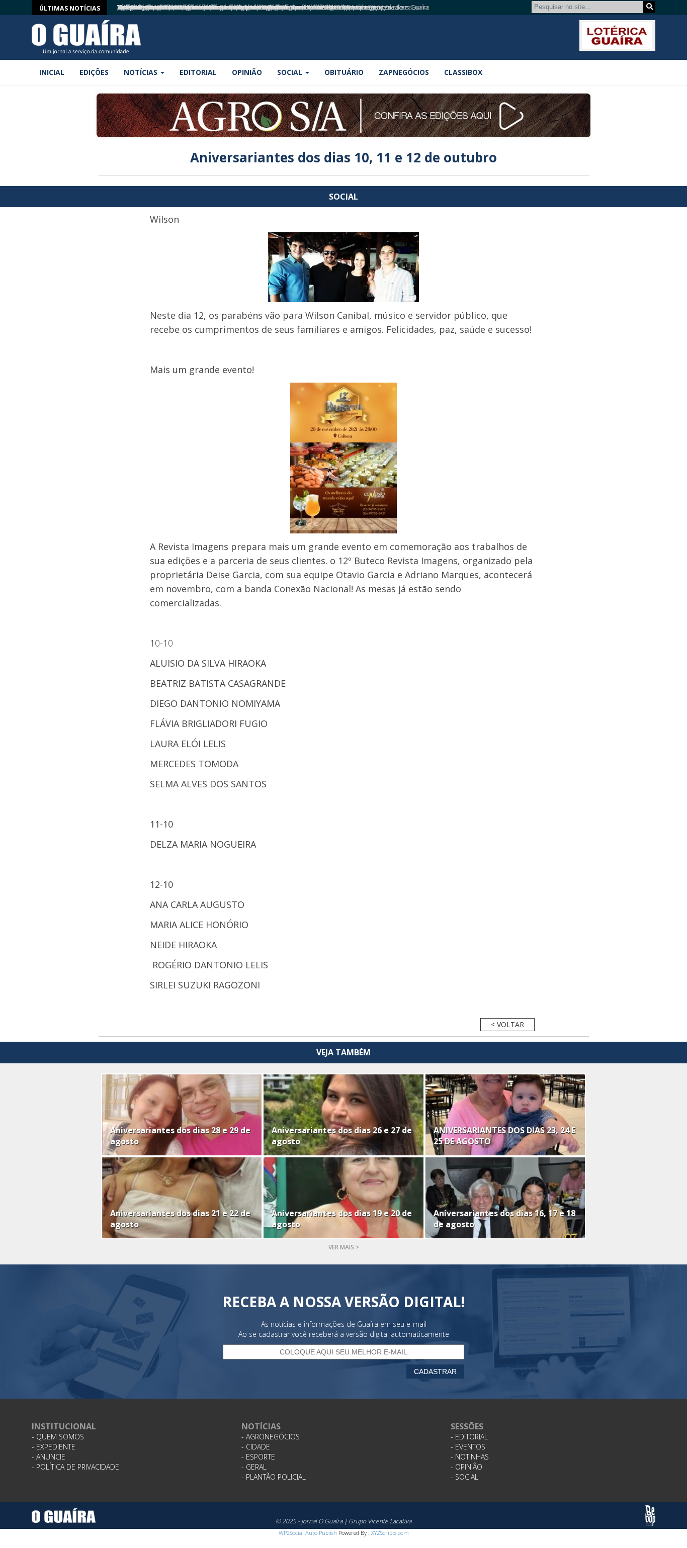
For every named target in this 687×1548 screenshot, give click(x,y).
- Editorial (469, 1436)
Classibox (463, 72)
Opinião (247, 72)
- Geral (254, 1467)
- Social (464, 1477)
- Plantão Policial (273, 1477)
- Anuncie (48, 1457)
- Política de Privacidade (75, 1467)
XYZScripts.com (390, 1532)
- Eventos (468, 1446)
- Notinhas (470, 1457)
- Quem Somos (58, 1436)
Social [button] (290, 72)
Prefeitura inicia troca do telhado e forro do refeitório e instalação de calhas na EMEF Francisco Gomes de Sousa (264, 7)
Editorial (198, 72)
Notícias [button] (141, 72)
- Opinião (466, 1467)
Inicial (51, 72)
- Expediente (53, 1446)
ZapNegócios (404, 72)
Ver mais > (343, 1247)
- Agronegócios (270, 1436)
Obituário (344, 72)
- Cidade (255, 1446)
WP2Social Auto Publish (308, 1532)
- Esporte (258, 1457)
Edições (94, 72)
